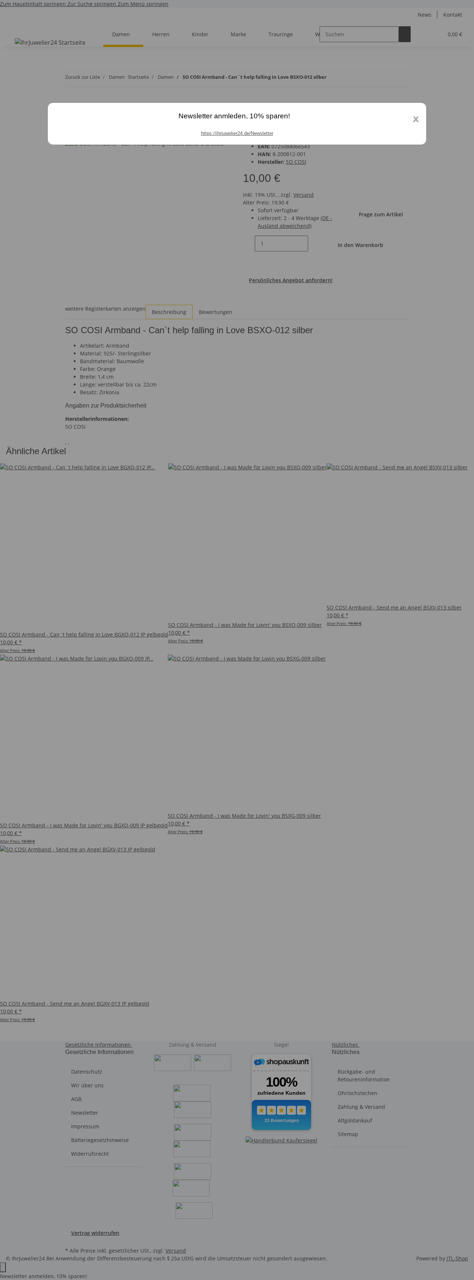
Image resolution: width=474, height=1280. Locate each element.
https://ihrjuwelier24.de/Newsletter (237, 133)
